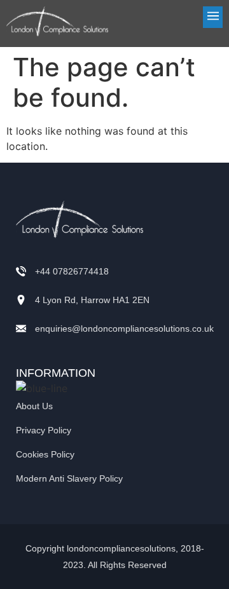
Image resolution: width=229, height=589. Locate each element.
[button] (172, 17)
